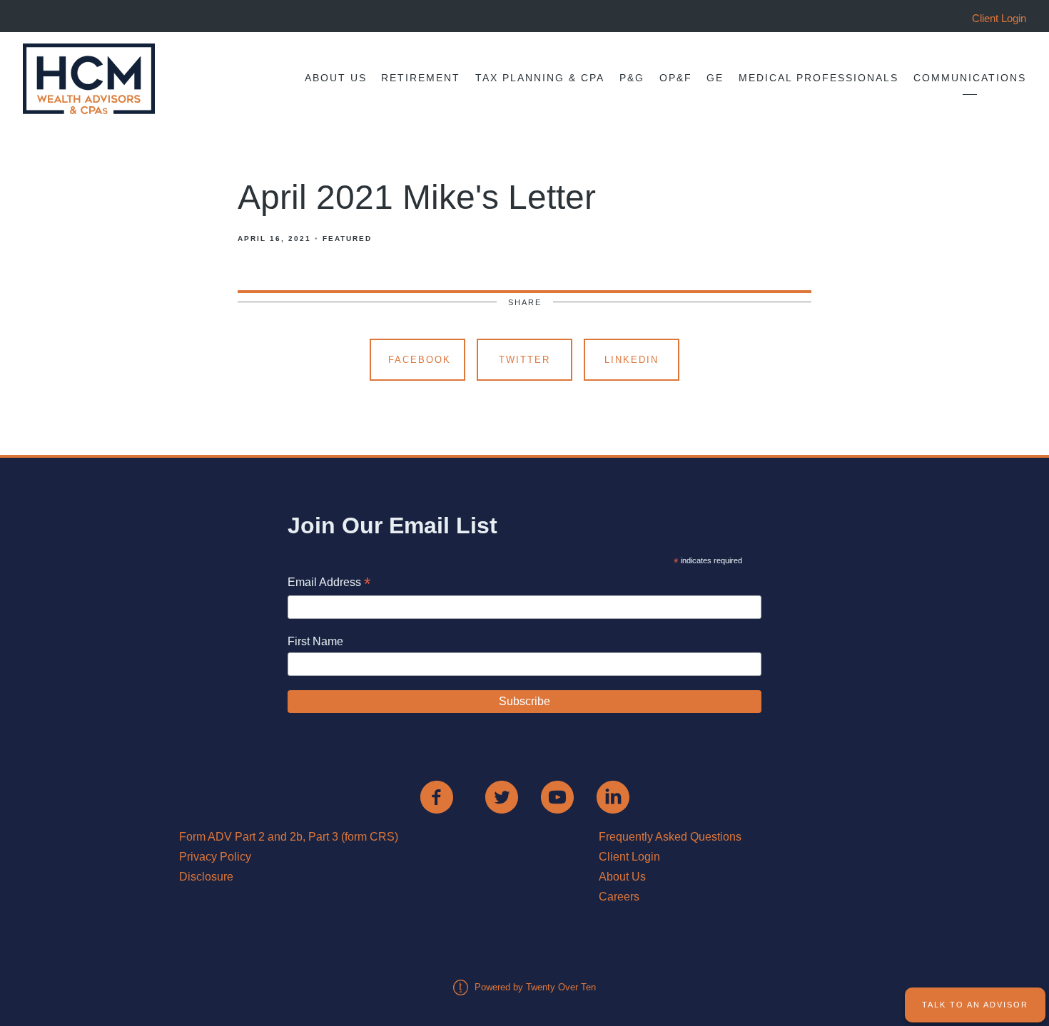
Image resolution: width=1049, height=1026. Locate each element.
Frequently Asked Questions (670, 837)
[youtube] (557, 797)
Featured (347, 238)
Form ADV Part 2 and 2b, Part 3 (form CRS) (288, 837)
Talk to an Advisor (975, 1004)
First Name (315, 641)
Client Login (629, 857)
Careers (619, 897)
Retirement (420, 78)
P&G (631, 78)
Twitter (524, 359)
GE (715, 78)
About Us (336, 78)
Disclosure (206, 877)
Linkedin (631, 359)
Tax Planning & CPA (539, 78)
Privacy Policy (215, 857)
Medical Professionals (818, 78)
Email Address (329, 583)
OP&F (675, 78)
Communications (969, 78)
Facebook (419, 359)
